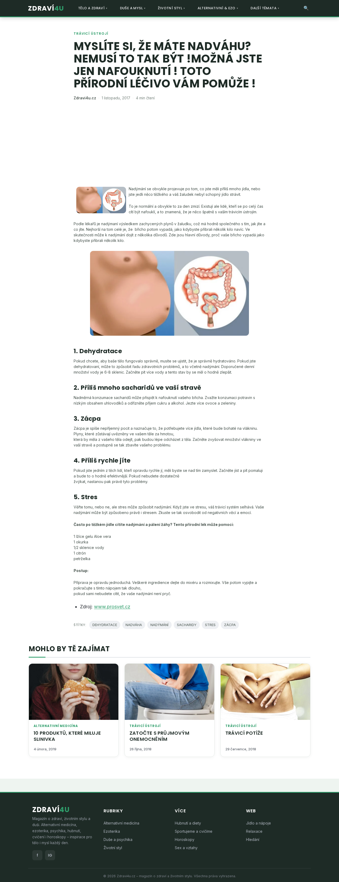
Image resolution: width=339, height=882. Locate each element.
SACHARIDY (187, 625)
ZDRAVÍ (46, 8)
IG (50, 855)
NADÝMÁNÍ (159, 625)
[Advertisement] (169, 146)
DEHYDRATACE (104, 625)
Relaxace (254, 831)
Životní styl (113, 847)
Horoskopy (184, 839)
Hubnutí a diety (188, 823)
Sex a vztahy (186, 847)
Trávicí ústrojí (91, 33)
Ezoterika (112, 831)
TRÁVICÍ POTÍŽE (244, 733)
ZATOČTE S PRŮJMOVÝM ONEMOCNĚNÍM (159, 736)
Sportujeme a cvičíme (193, 831)
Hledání (252, 839)
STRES (210, 625)
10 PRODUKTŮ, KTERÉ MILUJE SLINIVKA (67, 736)
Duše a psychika (118, 839)
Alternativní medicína (56, 726)
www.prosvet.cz (112, 606)
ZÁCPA (230, 625)
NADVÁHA (134, 625)
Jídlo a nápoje (258, 823)
